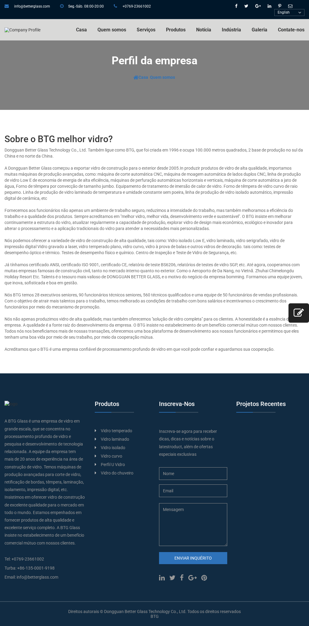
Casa (81, 30)
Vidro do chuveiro (117, 473)
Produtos (176, 30)
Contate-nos (291, 30)
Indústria (231, 30)
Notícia (203, 30)
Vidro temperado (116, 430)
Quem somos (111, 30)
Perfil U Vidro (113, 464)
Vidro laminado (115, 439)
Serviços (146, 30)
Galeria (259, 30)
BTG (155, 616)
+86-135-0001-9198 (36, 568)
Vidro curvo (111, 456)
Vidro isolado (113, 447)
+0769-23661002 (137, 6)
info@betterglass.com (32, 6)
